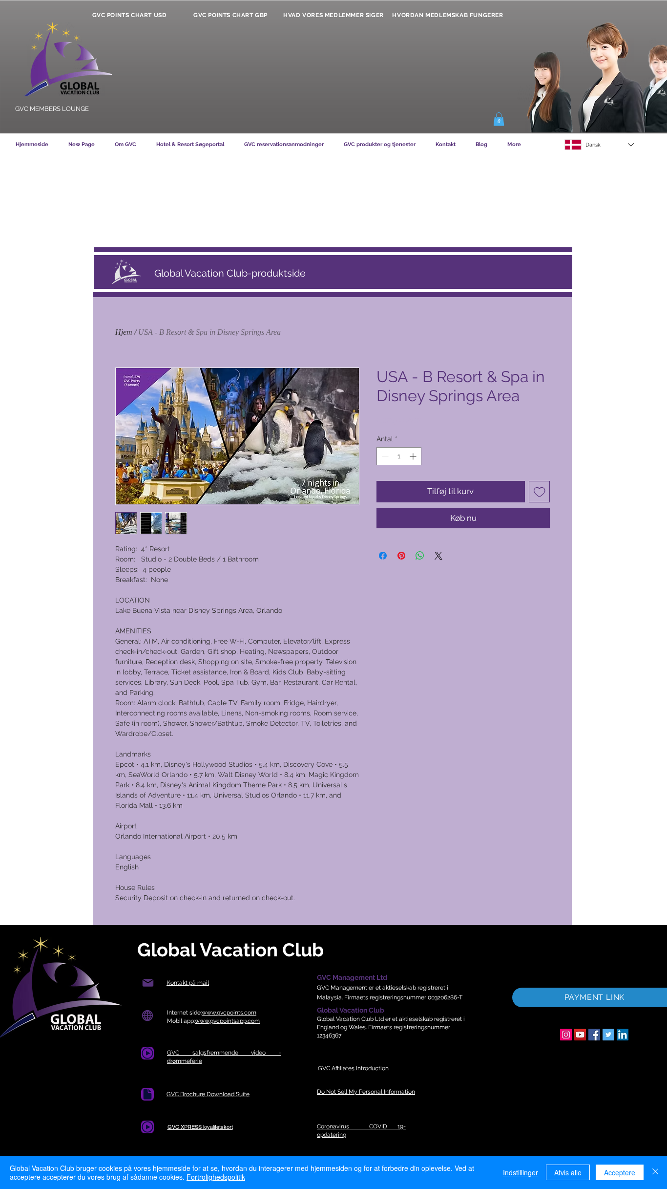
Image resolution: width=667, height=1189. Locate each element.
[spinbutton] (399, 456)
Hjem (123, 332)
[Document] (147, 1053)
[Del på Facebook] (383, 556)
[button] (498, 119)
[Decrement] (384, 456)
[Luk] (655, 1172)
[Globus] (147, 1016)
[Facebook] (594, 1034)
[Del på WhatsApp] (420, 556)
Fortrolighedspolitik (216, 1177)
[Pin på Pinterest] (401, 556)
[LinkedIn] (622, 1034)
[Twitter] (608, 1034)
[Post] (148, 983)
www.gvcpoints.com (229, 1012)
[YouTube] (580, 1034)
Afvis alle (568, 1172)
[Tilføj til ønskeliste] (539, 491)
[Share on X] (438, 556)
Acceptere (619, 1172)
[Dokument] (147, 1094)
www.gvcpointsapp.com (227, 1020)
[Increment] (414, 456)
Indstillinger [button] (520, 1172)
